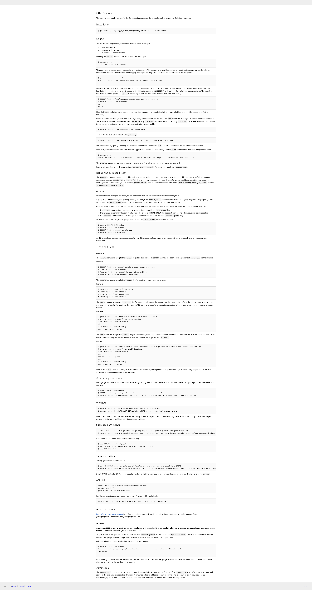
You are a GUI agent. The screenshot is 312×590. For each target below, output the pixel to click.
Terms (28, 586)
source (307, 586)
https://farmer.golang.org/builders (109, 514)
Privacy (21, 586)
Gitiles (14, 586)
